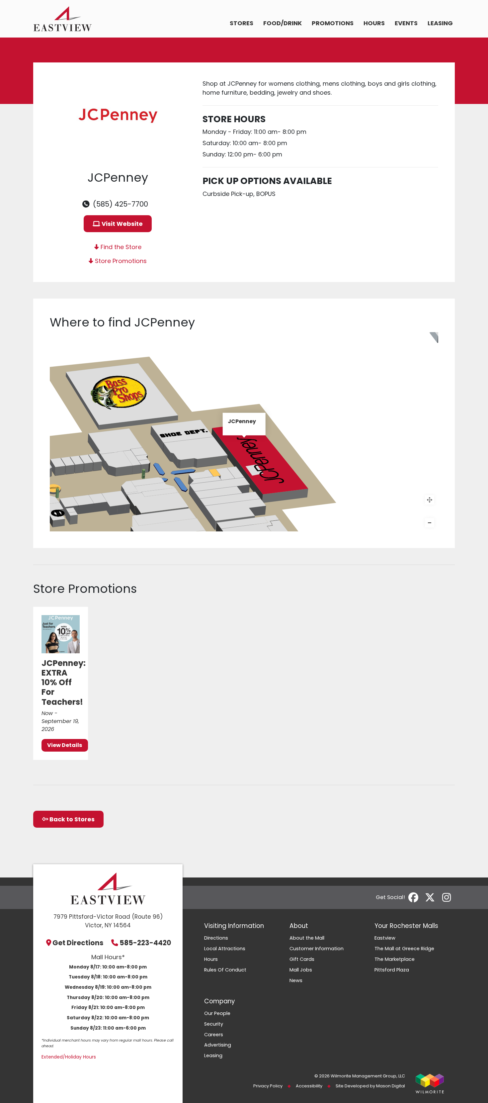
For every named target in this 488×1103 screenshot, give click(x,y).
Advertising (217, 1045)
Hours (374, 23)
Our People (217, 1013)
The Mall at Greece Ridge (404, 948)
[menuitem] (241, 23)
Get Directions (78, 943)
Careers (213, 1034)
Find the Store (120, 247)
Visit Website (121, 224)
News (295, 980)
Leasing (440, 23)
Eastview (384, 938)
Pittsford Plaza (391, 969)
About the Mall (306, 938)
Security (213, 1024)
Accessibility (309, 1086)
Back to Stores (71, 819)
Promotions (333, 23)
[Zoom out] (429, 522)
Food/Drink (282, 23)
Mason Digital (390, 1086)
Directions (216, 938)
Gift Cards (301, 959)
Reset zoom (429, 500)
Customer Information (316, 948)
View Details (64, 745)
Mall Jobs (300, 969)
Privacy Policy (268, 1086)
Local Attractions (224, 948)
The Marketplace (394, 959)
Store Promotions (120, 261)
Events (406, 23)
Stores (241, 23)
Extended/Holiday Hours (68, 1057)
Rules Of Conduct (225, 969)
